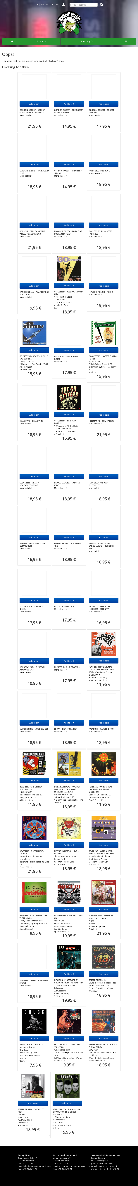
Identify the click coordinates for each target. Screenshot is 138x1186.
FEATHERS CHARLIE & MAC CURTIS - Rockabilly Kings (101, 668)
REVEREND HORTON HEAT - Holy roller (32, 788)
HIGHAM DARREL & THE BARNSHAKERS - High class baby (102, 546)
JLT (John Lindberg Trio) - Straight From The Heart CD (68, 981)
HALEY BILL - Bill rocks (100, 170)
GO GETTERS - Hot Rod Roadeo (65, 421)
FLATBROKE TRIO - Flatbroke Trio (67, 544)
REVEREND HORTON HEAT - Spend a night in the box (101, 852)
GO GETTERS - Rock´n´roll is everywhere (34, 357)
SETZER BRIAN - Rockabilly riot (31, 1110)
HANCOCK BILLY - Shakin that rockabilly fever (68, 232)
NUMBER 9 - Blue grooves (67, 667)
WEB (110, 1163)
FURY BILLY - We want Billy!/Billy (99, 484)
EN (42, 4)
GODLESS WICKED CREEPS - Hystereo (101, 232)
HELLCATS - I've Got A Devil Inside (66, 357)
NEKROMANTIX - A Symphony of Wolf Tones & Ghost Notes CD (66, 1112)
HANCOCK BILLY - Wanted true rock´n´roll (34, 293)
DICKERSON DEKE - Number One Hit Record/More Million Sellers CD (67, 789)
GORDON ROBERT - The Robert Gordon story (68, 111)
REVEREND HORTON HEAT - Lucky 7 (32, 852)
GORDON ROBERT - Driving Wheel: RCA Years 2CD (32, 232)
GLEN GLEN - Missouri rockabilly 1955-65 (30, 484)
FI (38, 4)
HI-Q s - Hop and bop (64, 606)
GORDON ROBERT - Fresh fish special (68, 172)
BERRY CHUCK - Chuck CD (31, 1044)
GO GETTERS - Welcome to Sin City (68, 293)
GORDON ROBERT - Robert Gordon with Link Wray (32, 111)
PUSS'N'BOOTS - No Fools (101, 915)
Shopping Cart (88, 41)
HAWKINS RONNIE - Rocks (101, 292)
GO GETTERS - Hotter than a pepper (103, 357)
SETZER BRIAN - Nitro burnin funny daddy (103, 1045)
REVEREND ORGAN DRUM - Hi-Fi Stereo (34, 981)
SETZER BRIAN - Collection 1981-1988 (67, 1045)
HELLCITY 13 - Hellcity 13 (31, 421)
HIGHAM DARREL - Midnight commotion (33, 544)
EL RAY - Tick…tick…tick (65, 729)
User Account (53, 4)
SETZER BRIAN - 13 (97, 980)
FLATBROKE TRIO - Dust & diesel (31, 607)
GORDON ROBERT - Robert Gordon (101, 111)
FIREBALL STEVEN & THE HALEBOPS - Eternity (99, 607)
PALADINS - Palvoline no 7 (101, 729)
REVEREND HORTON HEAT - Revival (66, 852)
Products (41, 41)
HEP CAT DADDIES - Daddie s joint (67, 484)
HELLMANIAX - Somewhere (101, 421)
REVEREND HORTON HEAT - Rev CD (68, 916)
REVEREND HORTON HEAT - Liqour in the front (101, 788)
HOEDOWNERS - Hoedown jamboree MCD (32, 668)
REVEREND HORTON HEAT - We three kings (33, 916)
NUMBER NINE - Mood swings (34, 729)
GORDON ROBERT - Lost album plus (34, 172)
